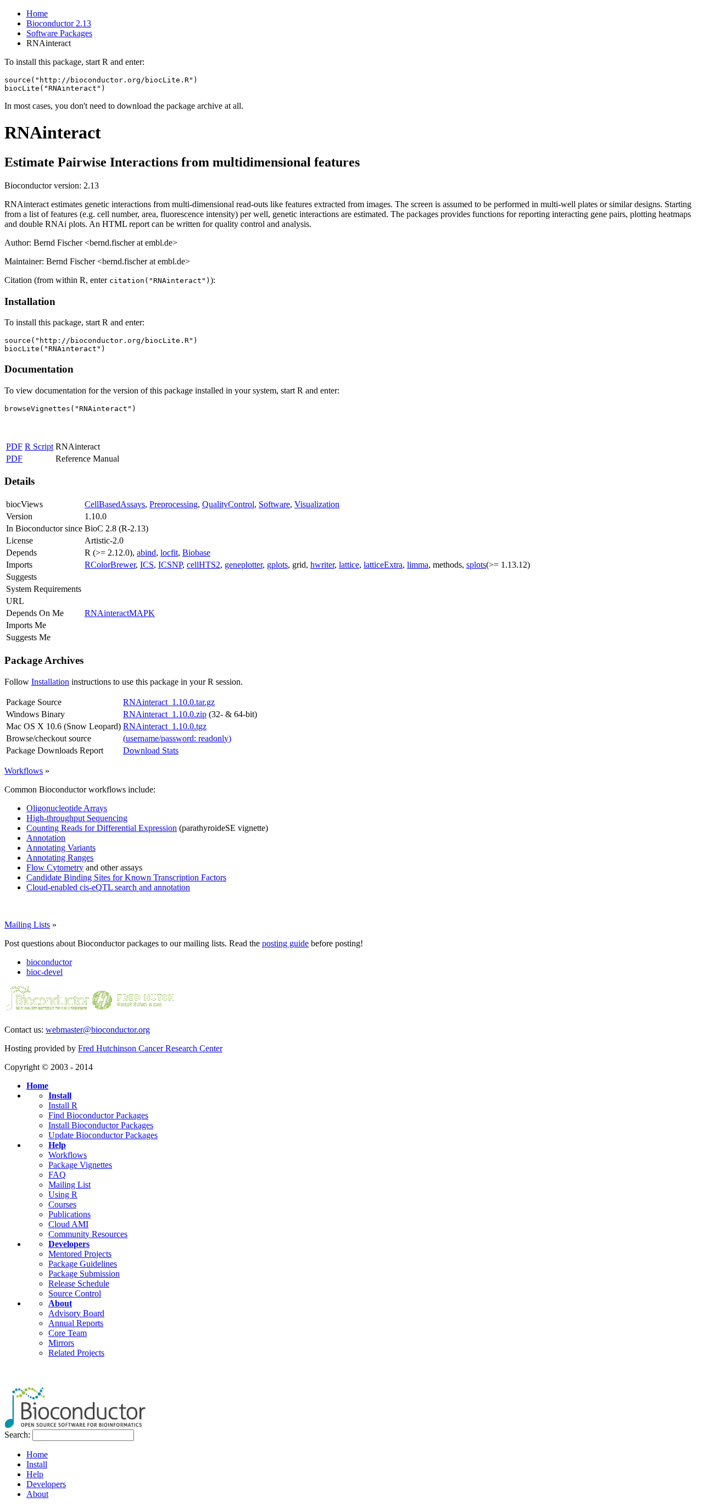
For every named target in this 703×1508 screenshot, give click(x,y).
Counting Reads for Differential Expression (101, 828)
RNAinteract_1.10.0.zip (165, 714)
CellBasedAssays (115, 504)
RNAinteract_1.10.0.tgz (165, 726)
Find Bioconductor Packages (98, 1115)
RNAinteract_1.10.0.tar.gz (169, 702)
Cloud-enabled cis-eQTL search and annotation (108, 887)
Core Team (67, 1333)
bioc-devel (44, 972)
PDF (14, 446)
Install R (62, 1105)
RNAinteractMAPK (120, 613)
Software (274, 504)
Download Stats (150, 750)
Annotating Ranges (59, 857)
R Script (39, 446)
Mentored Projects (79, 1253)
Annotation (45, 837)
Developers (69, 1244)
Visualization (316, 504)
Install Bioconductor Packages (100, 1125)
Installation (50, 681)
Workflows (23, 770)
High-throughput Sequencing (76, 818)
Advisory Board (76, 1313)
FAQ (57, 1174)
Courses (62, 1204)
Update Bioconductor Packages (103, 1135)
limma (417, 564)
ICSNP (170, 564)
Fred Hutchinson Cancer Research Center (150, 1048)
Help (57, 1145)
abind (146, 552)
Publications (69, 1214)
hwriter (322, 564)
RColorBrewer (110, 564)
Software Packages (59, 33)
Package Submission (84, 1273)
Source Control (74, 1293)
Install (59, 1095)
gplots (277, 564)
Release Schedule (78, 1283)
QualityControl (228, 504)
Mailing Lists (27, 924)
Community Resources (87, 1234)
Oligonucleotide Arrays (66, 808)
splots (476, 564)
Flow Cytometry (54, 867)
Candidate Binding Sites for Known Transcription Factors (126, 877)
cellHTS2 (203, 564)
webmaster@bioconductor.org (98, 1029)
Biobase (196, 552)
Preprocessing (173, 504)
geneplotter (244, 564)
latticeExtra (383, 564)
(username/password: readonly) (177, 738)
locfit (169, 552)
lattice (349, 564)
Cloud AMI (68, 1224)
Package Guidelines (82, 1263)
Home (37, 13)
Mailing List (69, 1184)
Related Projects (76, 1352)
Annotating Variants (61, 847)
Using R (62, 1194)
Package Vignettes (80, 1164)
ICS (147, 564)
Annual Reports (75, 1323)
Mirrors (61, 1343)
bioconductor (49, 962)
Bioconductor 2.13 (58, 23)
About (60, 1303)
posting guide (285, 943)
